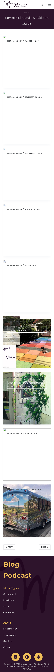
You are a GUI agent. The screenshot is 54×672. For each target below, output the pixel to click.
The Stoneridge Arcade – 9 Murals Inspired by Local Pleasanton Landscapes (24, 162)
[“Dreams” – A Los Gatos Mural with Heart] (27, 62)
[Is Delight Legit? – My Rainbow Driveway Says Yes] (27, 342)
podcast (17, 575)
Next (43, 547)
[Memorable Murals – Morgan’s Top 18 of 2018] (27, 118)
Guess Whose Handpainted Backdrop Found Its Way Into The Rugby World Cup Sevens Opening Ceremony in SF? (26, 274)
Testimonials (9, 635)
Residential (8, 600)
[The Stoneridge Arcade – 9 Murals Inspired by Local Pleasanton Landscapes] (27, 174)
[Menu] (49, 4)
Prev (10, 547)
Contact (7, 647)
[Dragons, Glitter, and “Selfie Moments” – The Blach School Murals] (27, 398)
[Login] (42, 5)
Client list (7, 641)
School (6, 606)
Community (9, 612)
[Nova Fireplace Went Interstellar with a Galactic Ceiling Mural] (27, 454)
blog (11, 564)
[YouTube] (27, 657)
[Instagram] (15, 657)
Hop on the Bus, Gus (18, 495)
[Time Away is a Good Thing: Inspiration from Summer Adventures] (27, 230)
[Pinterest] (38, 657)
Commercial (9, 594)
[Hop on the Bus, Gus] (27, 510)
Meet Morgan (10, 629)
